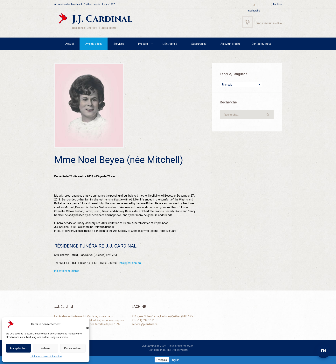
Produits (143, 43)
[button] (84, 324)
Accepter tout (18, 348)
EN (323, 351)
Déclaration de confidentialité (46, 356)
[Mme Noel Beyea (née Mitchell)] (89, 105)
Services (119, 43)
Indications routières (66, 270)
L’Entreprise (170, 43)
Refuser (46, 348)
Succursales (198, 43)
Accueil (69, 43)
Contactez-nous (261, 43)
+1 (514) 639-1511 (143, 320)
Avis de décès (93, 43)
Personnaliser (73, 348)
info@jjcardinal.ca (130, 262)
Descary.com (180, 349)
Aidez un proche (230, 43)
